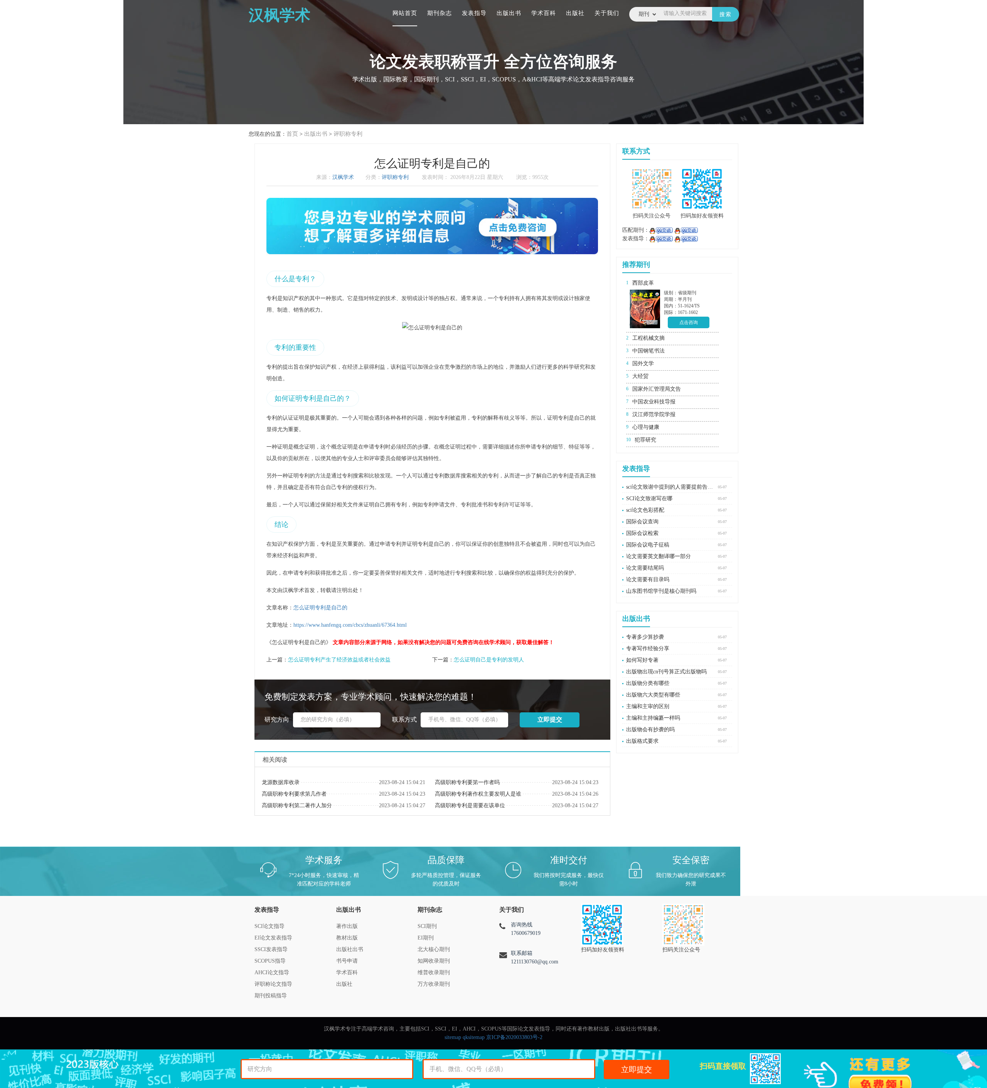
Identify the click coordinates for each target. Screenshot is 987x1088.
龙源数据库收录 (281, 782)
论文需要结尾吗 (645, 568)
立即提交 (636, 1069)
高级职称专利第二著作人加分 (297, 805)
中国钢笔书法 (648, 351)
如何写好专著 (642, 660)
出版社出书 (349, 949)
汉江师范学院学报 (653, 414)
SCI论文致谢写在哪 (649, 498)
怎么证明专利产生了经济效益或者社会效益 (339, 660)
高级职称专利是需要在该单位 (470, 805)
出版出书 (509, 13)
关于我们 (607, 13)
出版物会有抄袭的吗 (650, 729)
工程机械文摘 (648, 338)
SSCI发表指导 (271, 949)
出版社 (575, 13)
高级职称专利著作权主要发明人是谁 (478, 794)
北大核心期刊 (434, 949)
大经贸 (640, 376)
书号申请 (347, 961)
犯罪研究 (645, 440)
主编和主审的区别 (647, 706)
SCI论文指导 (269, 926)
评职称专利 (347, 134)
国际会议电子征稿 (647, 545)
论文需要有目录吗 (647, 579)
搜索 (725, 14)
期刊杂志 (439, 13)
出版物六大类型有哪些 (653, 695)
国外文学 (643, 363)
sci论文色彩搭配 (645, 510)
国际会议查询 (642, 522)
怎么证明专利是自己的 (320, 608)
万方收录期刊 (434, 984)
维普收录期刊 (434, 972)
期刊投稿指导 (270, 996)
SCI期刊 (427, 926)
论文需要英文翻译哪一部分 (658, 556)
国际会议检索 (642, 533)
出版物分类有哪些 (647, 683)
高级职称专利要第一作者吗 (467, 782)
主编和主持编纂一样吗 (653, 718)
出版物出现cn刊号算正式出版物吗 (666, 672)
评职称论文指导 (273, 984)
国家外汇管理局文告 (656, 389)
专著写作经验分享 (647, 648)
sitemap (453, 1037)
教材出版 (347, 938)
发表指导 (474, 13)
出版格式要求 (642, 741)
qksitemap (474, 1037)
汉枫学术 (343, 177)
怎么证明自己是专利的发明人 (489, 660)
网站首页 (404, 13)
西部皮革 (643, 283)
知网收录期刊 (434, 961)
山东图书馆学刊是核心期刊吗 (661, 591)
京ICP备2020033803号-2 (514, 1037)
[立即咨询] (661, 230)
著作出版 (347, 926)
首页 (292, 134)
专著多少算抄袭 (645, 637)
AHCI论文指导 (271, 972)
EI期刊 (426, 938)
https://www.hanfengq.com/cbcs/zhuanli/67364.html (350, 625)
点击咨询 (688, 322)
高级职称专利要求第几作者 (294, 794)
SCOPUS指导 (270, 961)
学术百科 (543, 13)
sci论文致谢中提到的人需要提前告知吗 (670, 487)
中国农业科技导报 (653, 402)
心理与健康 (645, 427)
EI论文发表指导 (273, 938)
